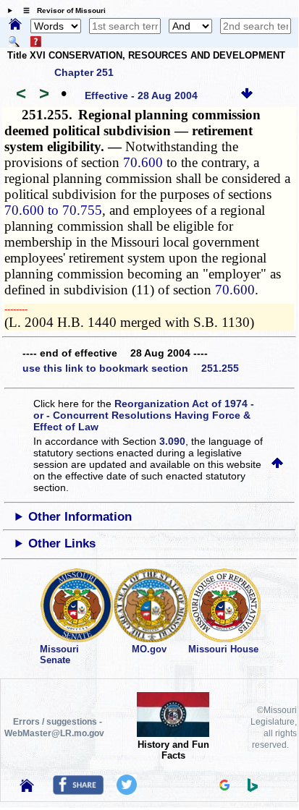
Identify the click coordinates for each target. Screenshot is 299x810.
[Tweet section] (127, 791)
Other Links (62, 543)
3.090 (172, 441)
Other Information (80, 517)
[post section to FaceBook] (78, 791)
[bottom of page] (247, 95)
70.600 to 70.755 (53, 210)
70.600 (143, 162)
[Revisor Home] (27, 788)
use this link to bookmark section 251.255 (130, 368)
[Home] (15, 25)
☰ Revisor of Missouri (61, 10)
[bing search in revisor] (253, 788)
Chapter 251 (84, 72)
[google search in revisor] (224, 787)
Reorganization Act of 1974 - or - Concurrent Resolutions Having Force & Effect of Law (143, 415)
